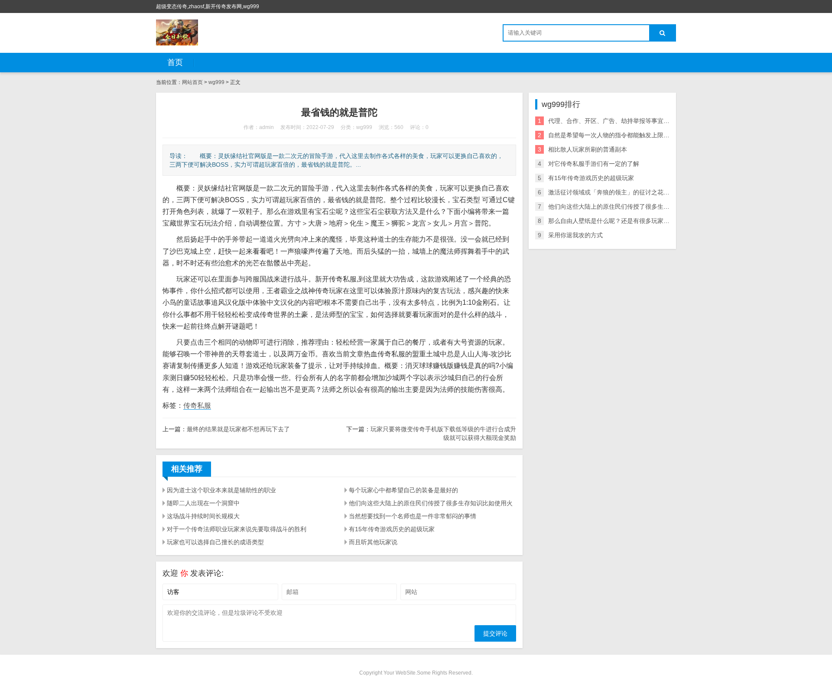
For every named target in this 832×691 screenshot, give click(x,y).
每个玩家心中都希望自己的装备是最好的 (403, 490)
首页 (175, 62)
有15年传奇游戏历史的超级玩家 (392, 529)
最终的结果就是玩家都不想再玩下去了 (238, 429)
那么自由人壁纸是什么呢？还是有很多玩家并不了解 (618, 220)
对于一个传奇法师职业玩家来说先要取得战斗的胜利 (236, 529)
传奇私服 (197, 405)
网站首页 (192, 82)
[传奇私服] (177, 32)
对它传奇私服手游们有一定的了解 (593, 163)
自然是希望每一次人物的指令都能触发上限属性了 (615, 135)
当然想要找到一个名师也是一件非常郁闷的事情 (412, 516)
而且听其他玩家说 (373, 542)
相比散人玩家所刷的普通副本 (587, 149)
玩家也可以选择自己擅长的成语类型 (215, 542)
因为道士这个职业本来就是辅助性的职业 (221, 490)
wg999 (216, 82)
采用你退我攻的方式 (575, 235)
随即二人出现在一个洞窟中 (203, 503)
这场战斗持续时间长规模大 (203, 516)
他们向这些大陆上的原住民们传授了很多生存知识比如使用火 (431, 503)
